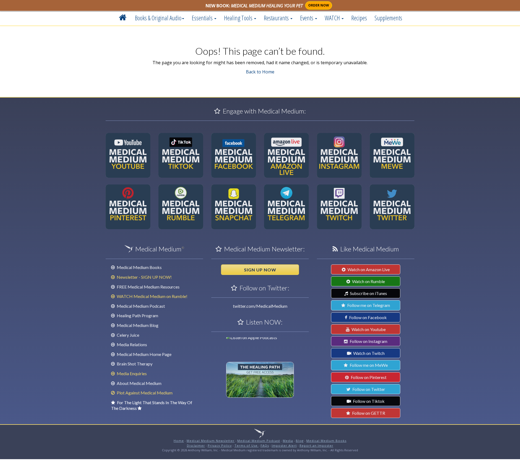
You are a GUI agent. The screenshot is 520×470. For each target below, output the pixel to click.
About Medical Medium (138, 383)
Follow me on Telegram (368, 305)
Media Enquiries (131, 373)
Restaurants (277, 18)
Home (179, 441)
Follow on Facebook (367, 317)
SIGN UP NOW (260, 269)
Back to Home (260, 72)
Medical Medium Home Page (143, 354)
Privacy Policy (220, 445)
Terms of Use (247, 445)
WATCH (333, 18)
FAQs (265, 445)
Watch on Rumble (368, 281)
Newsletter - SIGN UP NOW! (144, 277)
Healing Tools (238, 18)
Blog (300, 441)
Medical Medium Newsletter (211, 441)
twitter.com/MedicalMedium (260, 306)
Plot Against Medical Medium (144, 392)
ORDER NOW (318, 5)
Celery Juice (127, 335)
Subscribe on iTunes (368, 293)
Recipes (359, 18)
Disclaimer (196, 445)
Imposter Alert (284, 445)
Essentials (203, 18)
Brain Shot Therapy (134, 363)
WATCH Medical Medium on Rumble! (151, 296)
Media (288, 441)
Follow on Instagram (368, 341)
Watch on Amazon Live (368, 269)
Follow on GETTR (368, 413)
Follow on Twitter (368, 389)
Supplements (388, 18)
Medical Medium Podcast (140, 306)
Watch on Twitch (368, 353)
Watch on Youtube (368, 329)
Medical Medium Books (139, 267)
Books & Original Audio (158, 18)
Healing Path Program (137, 315)
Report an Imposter (316, 445)
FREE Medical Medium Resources (148, 286)
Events (307, 18)
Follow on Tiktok (368, 401)
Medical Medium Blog (137, 325)
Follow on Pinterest (368, 377)
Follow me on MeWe (368, 365)
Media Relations (131, 344)
